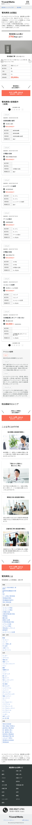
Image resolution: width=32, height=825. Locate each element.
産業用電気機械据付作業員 (9, 591)
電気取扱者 (5, 742)
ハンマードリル (6, 688)
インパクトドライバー (8, 664)
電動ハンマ (5, 662)
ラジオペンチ (6, 674)
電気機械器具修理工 (8, 600)
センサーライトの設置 (8, 632)
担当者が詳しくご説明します (16, 93)
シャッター (5, 799)
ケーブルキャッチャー (8, 708)
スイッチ (4, 642)
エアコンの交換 (6, 624)
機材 (3, 668)
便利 (3, 802)
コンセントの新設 (7, 610)
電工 (3, 594)
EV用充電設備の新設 (8, 622)
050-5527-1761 (16, 809)
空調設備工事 (19, 785)
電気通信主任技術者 (8, 740)
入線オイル (5, 648)
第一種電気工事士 (7, 732)
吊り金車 (4, 646)
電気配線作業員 (6, 598)
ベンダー (4, 714)
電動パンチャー (6, 696)
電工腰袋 (4, 684)
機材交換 (4, 618)
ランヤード (5, 682)
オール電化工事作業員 (8, 596)
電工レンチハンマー (8, 680)
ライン (4, 666)
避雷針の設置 (6, 620)
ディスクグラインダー (8, 694)
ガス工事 (4, 785)
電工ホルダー (6, 686)
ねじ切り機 (5, 718)
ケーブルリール (6, 710)
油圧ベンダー (6, 716)
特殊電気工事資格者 (8, 734)
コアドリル (5, 657)
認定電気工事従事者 (8, 728)
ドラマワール (6, 704)
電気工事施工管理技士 (8, 726)
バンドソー (5, 690)
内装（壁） (19, 771)
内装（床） (19, 774)
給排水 (18, 781)
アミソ (4, 700)
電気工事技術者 (6, 602)
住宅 (3, 792)
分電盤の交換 (6, 612)
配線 (3, 638)
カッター (4, 655)
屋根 (17, 795)
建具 (3, 774)
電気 (3, 781)
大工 (3, 771)
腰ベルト (4, 676)
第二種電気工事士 (7, 730)
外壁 (3, 795)
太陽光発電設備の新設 (8, 614)
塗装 (17, 788)
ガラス (18, 799)
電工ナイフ (5, 678)
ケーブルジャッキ (7, 706)
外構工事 (4, 788)
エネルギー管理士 (7, 738)
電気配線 (4, 616)
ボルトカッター (6, 692)
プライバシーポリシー (8, 820)
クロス (4, 778)
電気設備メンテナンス (8, 628)
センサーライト (6, 650)
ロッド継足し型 (6, 644)
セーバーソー (6, 698)
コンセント (5, 640)
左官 (17, 792)
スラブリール (6, 712)
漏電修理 (4, 630)
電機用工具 (5, 670)
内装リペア (19, 778)
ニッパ (4, 672)
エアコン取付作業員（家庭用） (9, 588)
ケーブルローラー (7, 702)
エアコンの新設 (6, 626)
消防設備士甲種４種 (8, 736)
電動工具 (4, 660)
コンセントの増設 (7, 608)
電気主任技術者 (6, 724)
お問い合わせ (25, 820)
